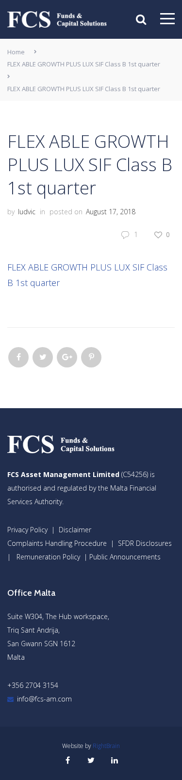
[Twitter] (43, 357)
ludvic (26, 211)
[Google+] (67, 357)
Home (16, 52)
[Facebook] (18, 357)
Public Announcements (125, 556)
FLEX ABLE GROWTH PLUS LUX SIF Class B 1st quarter (83, 64)
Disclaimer (75, 529)
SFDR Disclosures (145, 543)
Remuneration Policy (48, 556)
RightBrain (106, 746)
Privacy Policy (27, 529)
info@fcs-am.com (44, 698)
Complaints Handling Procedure (57, 543)
